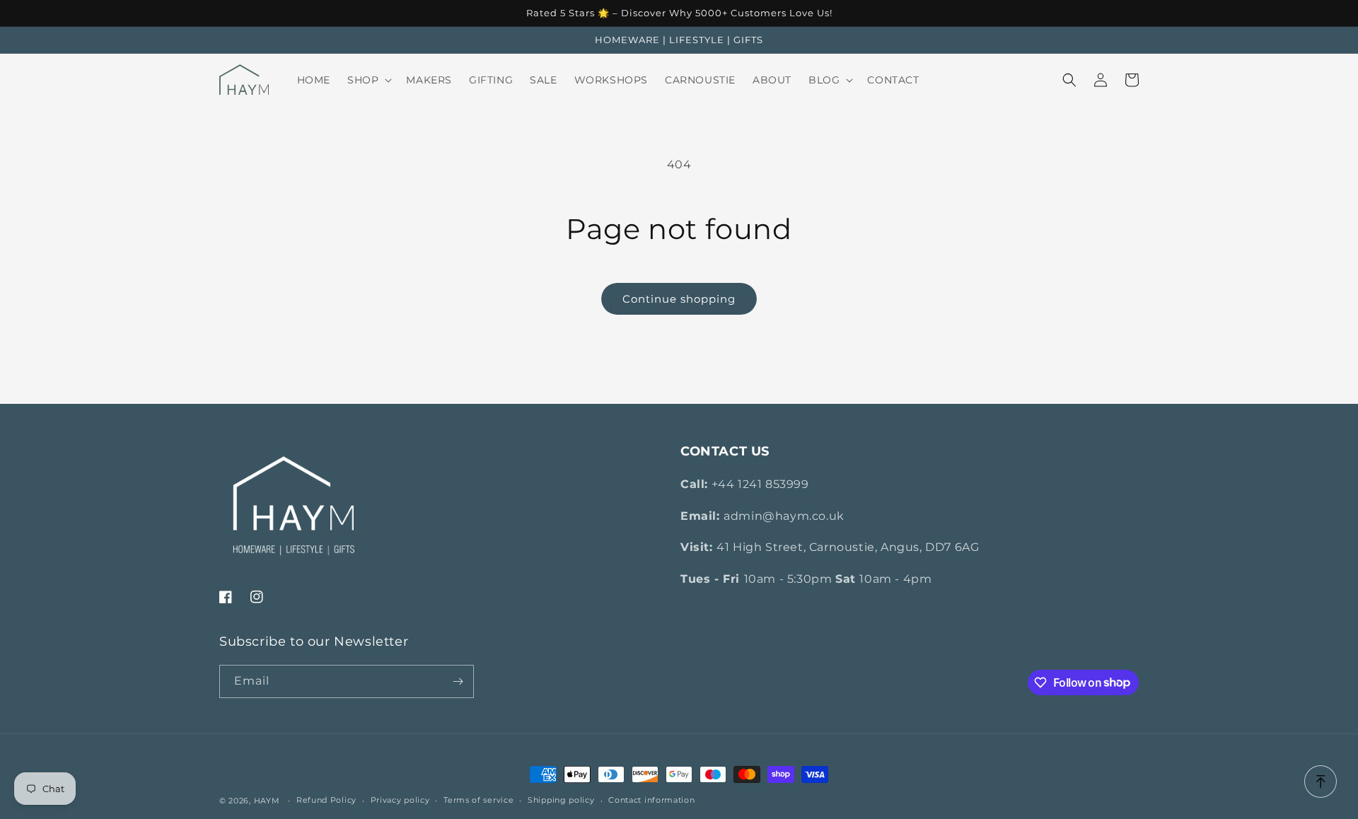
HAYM (267, 801)
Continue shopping (679, 299)
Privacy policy (400, 800)
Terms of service (478, 800)
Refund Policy (326, 800)
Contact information (651, 800)
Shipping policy (561, 800)
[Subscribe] (457, 681)
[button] (368, 80)
